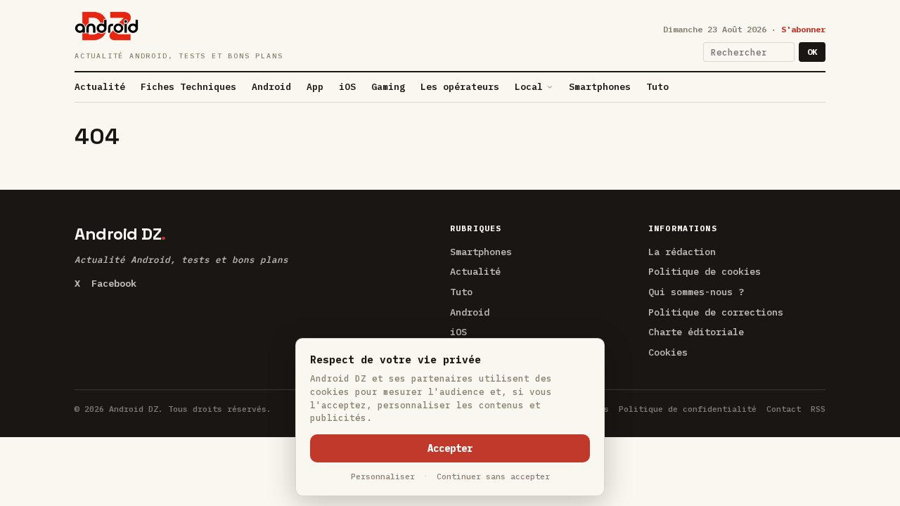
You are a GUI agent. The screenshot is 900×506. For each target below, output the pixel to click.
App (315, 87)
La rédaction (682, 251)
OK (812, 51)
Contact (783, 408)
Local (529, 87)
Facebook (113, 283)
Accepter (450, 448)
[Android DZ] (107, 26)
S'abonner (803, 29)
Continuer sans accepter (493, 476)
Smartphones (600, 87)
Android (271, 87)
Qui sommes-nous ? (696, 291)
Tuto (657, 87)
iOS (347, 87)
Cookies (668, 352)
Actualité (100, 87)
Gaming (388, 87)
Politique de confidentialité (688, 408)
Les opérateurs (459, 87)
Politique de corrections (715, 312)
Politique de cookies (704, 271)
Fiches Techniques (188, 87)
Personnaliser (383, 476)
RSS (818, 408)
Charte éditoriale (696, 331)
